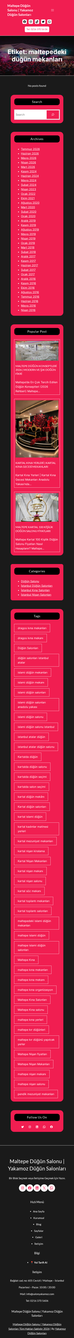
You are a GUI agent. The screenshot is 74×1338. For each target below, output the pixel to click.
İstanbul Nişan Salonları (36, 594)
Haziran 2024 (30, 176)
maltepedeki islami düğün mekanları (34, 923)
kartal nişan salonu (30, 881)
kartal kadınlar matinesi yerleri (33, 829)
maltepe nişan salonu (31, 1084)
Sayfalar (39, 1230)
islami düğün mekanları (32, 672)
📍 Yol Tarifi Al (38, 1262)
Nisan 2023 (28, 189)
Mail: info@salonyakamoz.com (37, 1293)
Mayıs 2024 (28, 180)
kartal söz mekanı (29, 891)
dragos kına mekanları (32, 628)
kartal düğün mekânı (31, 796)
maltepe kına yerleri (30, 1019)
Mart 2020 (28, 207)
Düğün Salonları (28, 648)
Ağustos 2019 (30, 229)
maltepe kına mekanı (31, 979)
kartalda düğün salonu (32, 766)
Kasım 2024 (28, 171)
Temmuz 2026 (30, 149)
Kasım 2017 (28, 261)
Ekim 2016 (28, 287)
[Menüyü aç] (52, 10)
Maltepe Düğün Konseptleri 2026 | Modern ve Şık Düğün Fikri (36, 369)
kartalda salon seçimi (31, 786)
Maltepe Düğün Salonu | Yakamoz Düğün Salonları (20, 10)
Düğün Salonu (30, 581)
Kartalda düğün (28, 756)
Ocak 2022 (28, 193)
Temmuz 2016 (30, 296)
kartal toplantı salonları (33, 911)
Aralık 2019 (28, 220)
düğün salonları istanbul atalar (33, 660)
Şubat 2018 (28, 252)
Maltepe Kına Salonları (32, 999)
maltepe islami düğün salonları (31, 948)
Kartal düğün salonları (32, 806)
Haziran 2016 (29, 301)
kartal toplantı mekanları (34, 901)
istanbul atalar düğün (31, 737)
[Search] (53, 114)
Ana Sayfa (38, 1211)
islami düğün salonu (30, 717)
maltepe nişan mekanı (32, 1074)
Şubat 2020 (28, 211)
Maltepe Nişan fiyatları (32, 1054)
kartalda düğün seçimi (32, 776)
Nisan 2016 (28, 310)
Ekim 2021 (28, 198)
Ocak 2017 (28, 274)
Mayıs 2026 (28, 158)
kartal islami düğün (30, 816)
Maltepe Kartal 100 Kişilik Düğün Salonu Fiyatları (34, 529)
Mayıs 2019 (28, 234)
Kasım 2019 (28, 225)
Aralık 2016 (28, 278)
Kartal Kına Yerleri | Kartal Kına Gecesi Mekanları (35, 464)
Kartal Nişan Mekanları (32, 861)
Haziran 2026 (30, 153)
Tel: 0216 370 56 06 (37, 29)
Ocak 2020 (28, 216)
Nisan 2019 (28, 238)
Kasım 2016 (28, 283)
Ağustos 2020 (30, 202)
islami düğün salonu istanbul (36, 727)
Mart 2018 (27, 247)
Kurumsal (38, 1217)
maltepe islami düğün (31, 935)
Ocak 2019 (28, 243)
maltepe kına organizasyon (35, 989)
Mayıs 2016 (28, 305)
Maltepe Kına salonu (31, 1009)
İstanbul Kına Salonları (35, 590)
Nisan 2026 (28, 162)
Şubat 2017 (28, 270)
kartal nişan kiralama (31, 851)
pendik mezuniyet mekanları (36, 1094)
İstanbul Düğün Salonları (36, 585)
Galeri (38, 1237)
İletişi (37, 1243)
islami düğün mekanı (31, 682)
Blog (38, 1224)
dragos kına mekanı (30, 638)
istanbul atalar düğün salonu (36, 746)
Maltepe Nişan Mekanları (34, 1064)
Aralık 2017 (28, 256)
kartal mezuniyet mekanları (35, 841)
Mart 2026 (28, 167)
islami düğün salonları (32, 692)
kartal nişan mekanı (30, 871)
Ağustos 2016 (30, 292)
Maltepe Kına (26, 960)
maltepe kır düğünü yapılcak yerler (36, 1042)
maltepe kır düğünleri (31, 1029)
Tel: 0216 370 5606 (37, 1300)
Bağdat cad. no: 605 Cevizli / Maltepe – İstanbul (37, 1280)
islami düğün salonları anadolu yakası (32, 705)
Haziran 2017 (29, 265)
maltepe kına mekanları (33, 969)
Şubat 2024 (28, 185)
